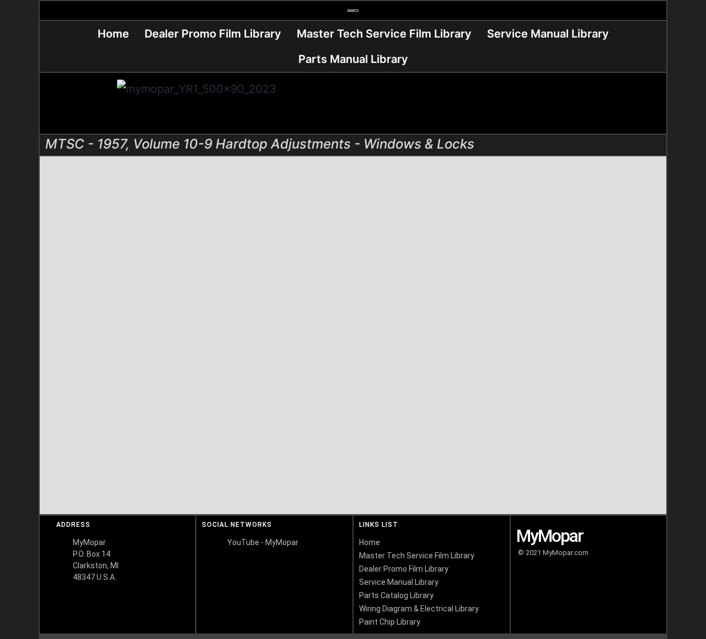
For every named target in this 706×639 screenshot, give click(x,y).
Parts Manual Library (353, 59)
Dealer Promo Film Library (213, 33)
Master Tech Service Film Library (384, 33)
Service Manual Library (548, 33)
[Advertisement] (509, 103)
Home (113, 33)
